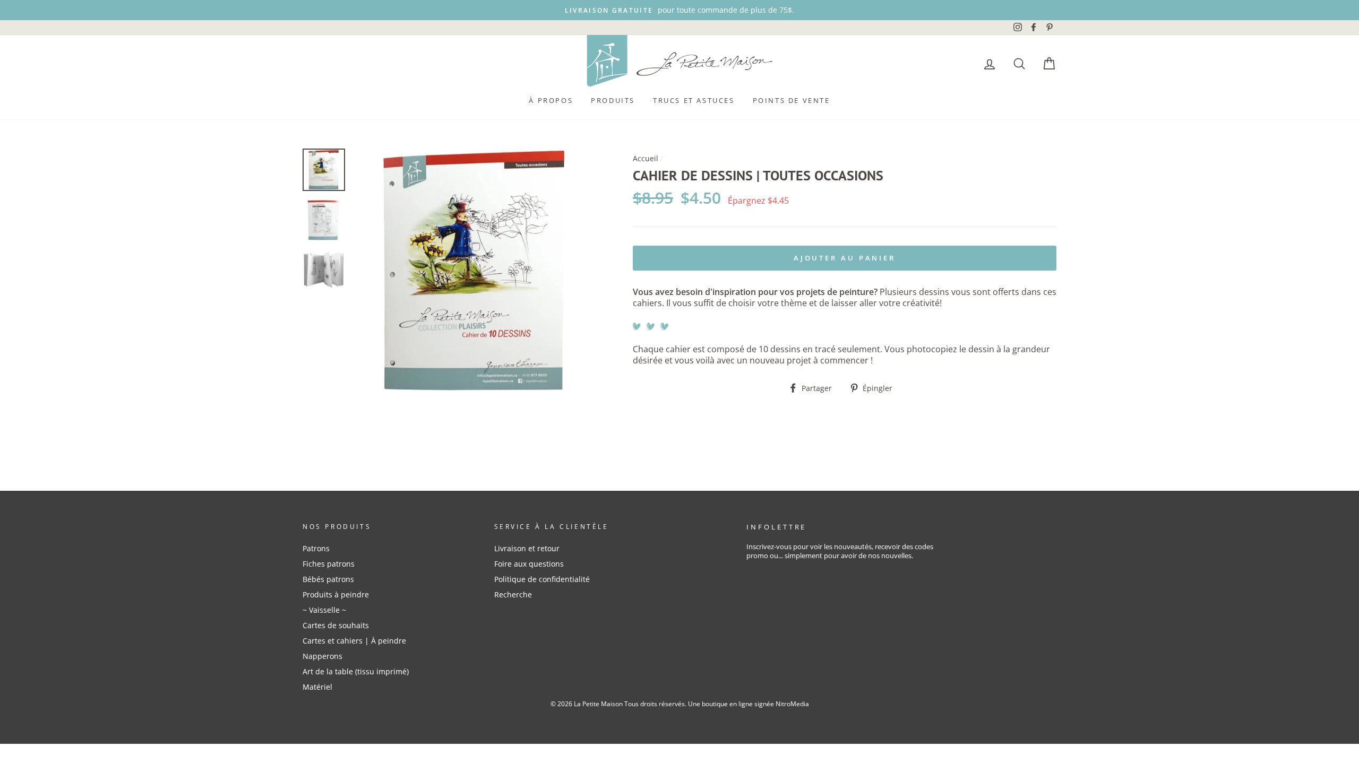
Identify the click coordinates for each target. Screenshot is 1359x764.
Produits (613, 100)
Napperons (322, 656)
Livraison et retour (527, 548)
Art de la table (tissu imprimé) (356, 671)
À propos (551, 100)
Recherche (513, 594)
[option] (679, 10)
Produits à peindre (336, 594)
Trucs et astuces (694, 100)
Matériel (317, 687)
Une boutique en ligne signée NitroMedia (748, 703)
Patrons (316, 548)
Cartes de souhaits (336, 625)
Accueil (645, 158)
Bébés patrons (328, 579)
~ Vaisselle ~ (324, 610)
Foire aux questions (529, 564)
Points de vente (791, 100)
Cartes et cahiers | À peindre (354, 641)
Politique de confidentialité (542, 579)
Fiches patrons (329, 564)
